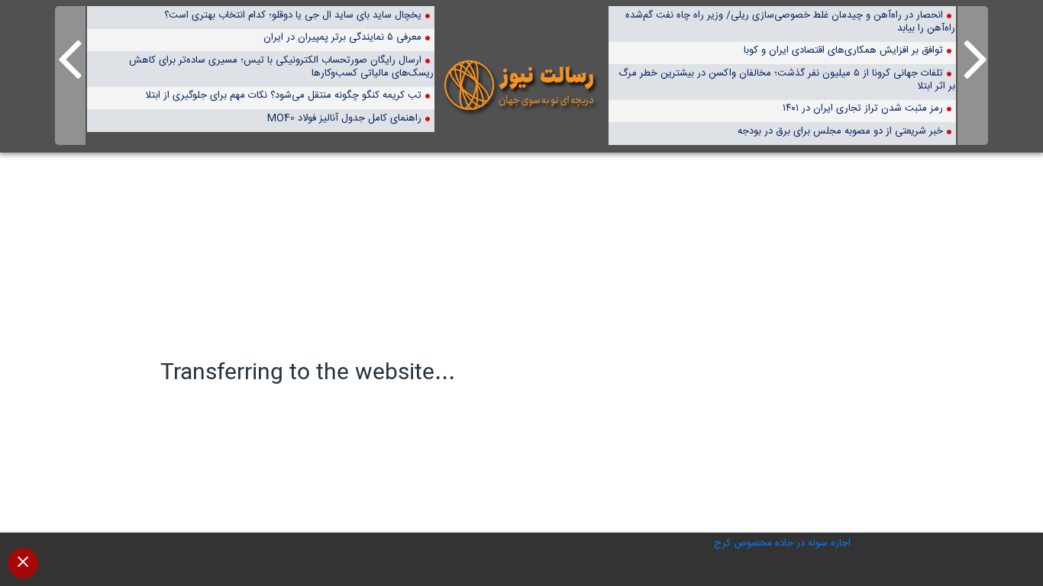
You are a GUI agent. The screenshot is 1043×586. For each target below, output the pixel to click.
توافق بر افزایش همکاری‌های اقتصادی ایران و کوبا (843, 50)
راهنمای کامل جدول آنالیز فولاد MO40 (344, 118)
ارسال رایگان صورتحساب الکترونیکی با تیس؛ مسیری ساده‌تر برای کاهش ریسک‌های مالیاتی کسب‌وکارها (281, 66)
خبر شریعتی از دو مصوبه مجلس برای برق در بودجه (840, 131)
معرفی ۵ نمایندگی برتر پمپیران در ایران (342, 37)
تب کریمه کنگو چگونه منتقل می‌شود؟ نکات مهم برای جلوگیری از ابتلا (283, 95)
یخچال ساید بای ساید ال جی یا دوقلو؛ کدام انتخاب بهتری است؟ (292, 15)
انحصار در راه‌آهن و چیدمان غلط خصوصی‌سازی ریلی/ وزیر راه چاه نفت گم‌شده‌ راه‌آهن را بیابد (789, 21)
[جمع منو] (23, 563)
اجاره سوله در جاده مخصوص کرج (782, 543)
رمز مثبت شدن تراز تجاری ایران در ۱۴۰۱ (863, 108)
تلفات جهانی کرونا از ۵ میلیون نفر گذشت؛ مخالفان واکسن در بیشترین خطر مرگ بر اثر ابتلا (786, 79)
